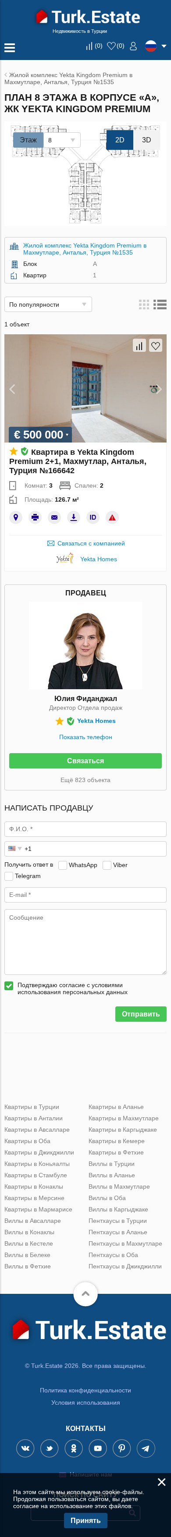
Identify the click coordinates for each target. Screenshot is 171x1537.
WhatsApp (83, 864)
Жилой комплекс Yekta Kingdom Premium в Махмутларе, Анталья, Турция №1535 (84, 249)
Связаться (85, 761)
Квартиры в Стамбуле (35, 1175)
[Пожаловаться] (112, 517)
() (99, 45)
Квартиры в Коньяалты (37, 1163)
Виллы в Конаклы (29, 1232)
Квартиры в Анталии (33, 1118)
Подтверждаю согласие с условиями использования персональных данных (73, 988)
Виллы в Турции (112, 1163)
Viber (120, 864)
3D (146, 140)
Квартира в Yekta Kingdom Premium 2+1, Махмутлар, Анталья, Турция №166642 (77, 461)
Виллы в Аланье (112, 1175)
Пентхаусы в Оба (113, 1254)
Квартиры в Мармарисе (38, 1209)
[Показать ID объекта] (93, 517)
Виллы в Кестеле (28, 1243)
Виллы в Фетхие (27, 1266)
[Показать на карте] (15, 517)
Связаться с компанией (91, 543)
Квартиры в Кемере (117, 1140)
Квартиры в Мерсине (34, 1197)
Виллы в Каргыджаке (118, 1209)
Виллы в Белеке (27, 1254)
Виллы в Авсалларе (32, 1220)
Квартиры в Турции (31, 1106)
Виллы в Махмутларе (119, 1186)
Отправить (141, 1014)
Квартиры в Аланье (116, 1106)
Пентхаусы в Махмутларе (125, 1243)
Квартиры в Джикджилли (39, 1152)
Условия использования (85, 1402)
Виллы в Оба (107, 1197)
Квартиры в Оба (27, 1140)
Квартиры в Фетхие (116, 1152)
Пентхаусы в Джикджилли (125, 1266)
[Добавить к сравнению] (139, 345)
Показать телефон (85, 736)
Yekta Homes (98, 559)
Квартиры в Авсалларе (37, 1129)
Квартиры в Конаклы (33, 1186)
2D (120, 140)
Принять (86, 1520)
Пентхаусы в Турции (118, 1220)
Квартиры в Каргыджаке (123, 1129)
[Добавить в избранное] (155, 345)
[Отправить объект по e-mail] (54, 517)
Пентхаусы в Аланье (118, 1232)
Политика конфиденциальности (85, 1390)
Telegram (28, 875)
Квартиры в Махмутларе (124, 1118)
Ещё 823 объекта (85, 779)
